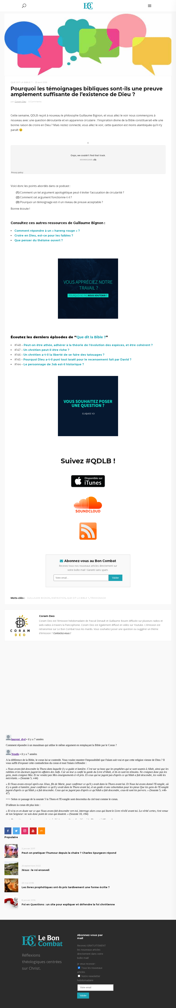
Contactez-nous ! (62, 633)
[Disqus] (88, 684)
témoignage (98, 598)
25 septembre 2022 (31, 865)
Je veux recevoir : (86, 963)
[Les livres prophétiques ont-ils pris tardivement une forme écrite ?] (11, 885)
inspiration (58, 598)
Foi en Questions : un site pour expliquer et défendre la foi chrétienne (68, 904)
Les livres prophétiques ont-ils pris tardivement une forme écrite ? (66, 887)
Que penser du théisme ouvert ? (38, 240)
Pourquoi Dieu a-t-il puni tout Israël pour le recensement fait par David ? (77, 359)
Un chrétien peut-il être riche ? (46, 350)
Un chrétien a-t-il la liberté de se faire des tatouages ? (63, 354)
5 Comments (35, 101)
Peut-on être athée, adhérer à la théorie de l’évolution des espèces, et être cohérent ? (88, 345)
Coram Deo (20, 101)
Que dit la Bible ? (22, 82)
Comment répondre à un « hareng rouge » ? (47, 230)
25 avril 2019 (41, 82)
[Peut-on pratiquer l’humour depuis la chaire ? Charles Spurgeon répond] (11, 850)
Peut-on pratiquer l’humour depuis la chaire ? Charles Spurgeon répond (69, 852)
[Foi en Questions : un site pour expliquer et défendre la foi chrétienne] (11, 902)
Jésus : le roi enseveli (35, 870)
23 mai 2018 (28, 883)
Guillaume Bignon (38, 598)
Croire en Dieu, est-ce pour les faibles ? (43, 235)
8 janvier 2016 (28, 900)
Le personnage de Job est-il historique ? (54, 364)
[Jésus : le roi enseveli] (11, 868)
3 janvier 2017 (28, 848)
